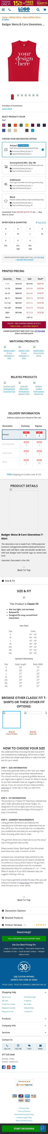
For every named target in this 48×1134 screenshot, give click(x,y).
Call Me (18, 1049)
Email (40, 1049)
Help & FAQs (29, 1008)
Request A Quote (8, 1008)
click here (5, 787)
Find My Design (30, 997)
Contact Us (28, 1011)
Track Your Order (8, 1004)
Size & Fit (42, 222)
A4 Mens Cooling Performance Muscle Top (39, 390)
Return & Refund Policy (24, 1121)
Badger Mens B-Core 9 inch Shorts (39, 353)
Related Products (13, 917)
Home (4, 17)
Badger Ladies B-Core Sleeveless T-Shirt (9, 354)
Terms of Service (24, 1111)
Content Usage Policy (24, 1117)
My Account (6, 997)
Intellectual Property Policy (24, 1114)
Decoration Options (15, 910)
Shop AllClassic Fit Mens (11, 733)
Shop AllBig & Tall (33, 733)
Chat (29, 1049)
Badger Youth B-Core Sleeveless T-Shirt (24, 354)
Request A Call (7, 1011)
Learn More (7, 108)
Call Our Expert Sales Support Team (24, 938)
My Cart (5, 1000)
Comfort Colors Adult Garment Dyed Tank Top (9, 389)
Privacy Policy (24, 1108)
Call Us (7, 1049)
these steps (24, 882)
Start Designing (24, 1128)
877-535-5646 (39, 257)
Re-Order (27, 1004)
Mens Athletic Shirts (31, 17)
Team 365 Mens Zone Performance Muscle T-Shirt (24, 390)
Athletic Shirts (15, 17)
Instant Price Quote (25, 260)
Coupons (27, 1000)
